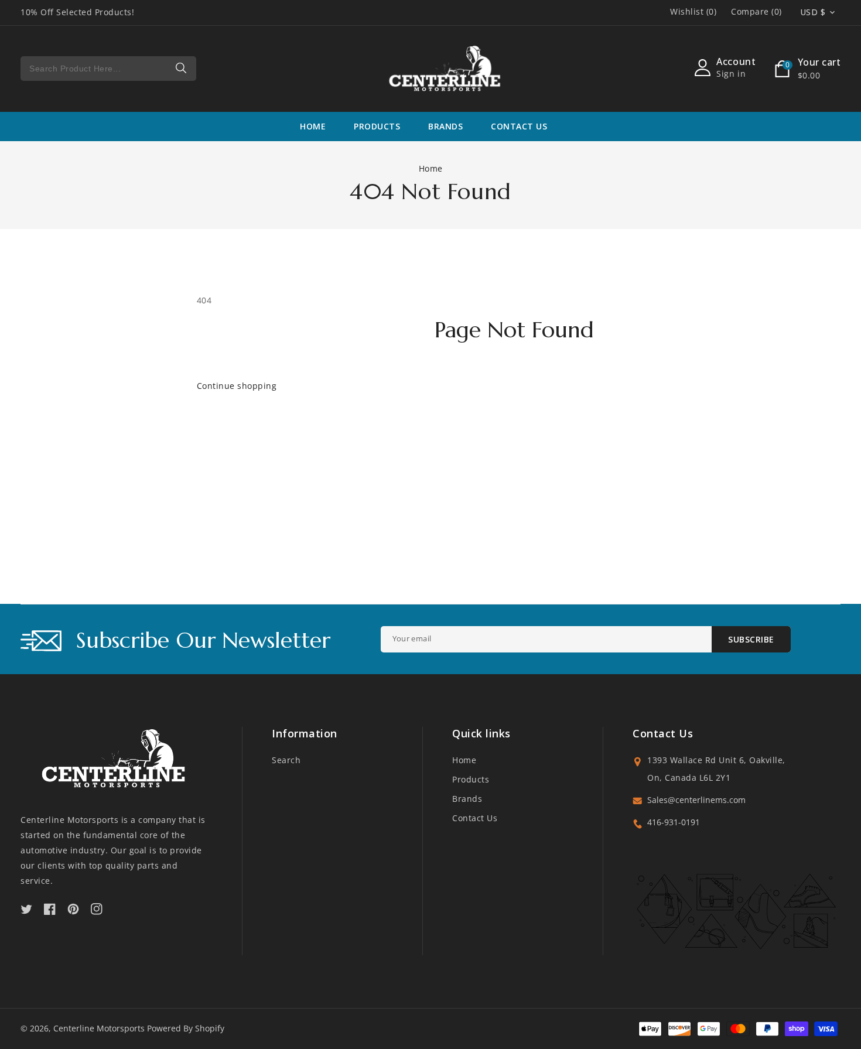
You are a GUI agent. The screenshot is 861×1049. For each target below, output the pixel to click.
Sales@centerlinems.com (696, 799)
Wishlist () (693, 11)
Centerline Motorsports (99, 1028)
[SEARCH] (181, 68)
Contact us (474, 818)
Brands (467, 798)
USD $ (813, 12)
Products (377, 126)
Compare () (756, 11)
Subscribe (751, 639)
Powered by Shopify (185, 1028)
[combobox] (108, 68)
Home (431, 168)
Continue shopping (237, 385)
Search (286, 760)
